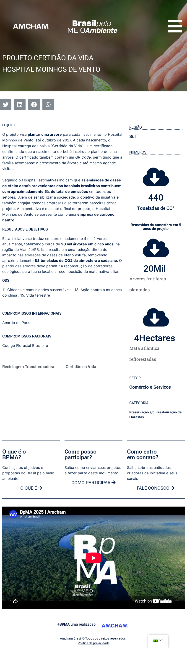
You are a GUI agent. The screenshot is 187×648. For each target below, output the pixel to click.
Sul (132, 136)
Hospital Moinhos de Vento (51, 69)
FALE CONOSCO (154, 488)
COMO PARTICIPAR (91, 482)
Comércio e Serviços (150, 387)
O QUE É (29, 488)
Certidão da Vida (81, 366)
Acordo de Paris (16, 322)
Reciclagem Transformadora (28, 366)
